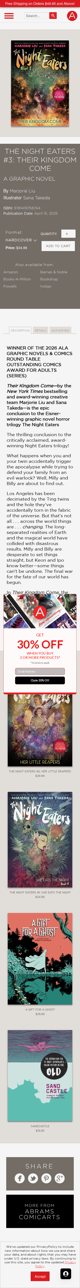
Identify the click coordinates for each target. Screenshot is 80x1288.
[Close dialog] (72, 598)
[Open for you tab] (65, 1273)
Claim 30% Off (40, 680)
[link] (40, 613)
